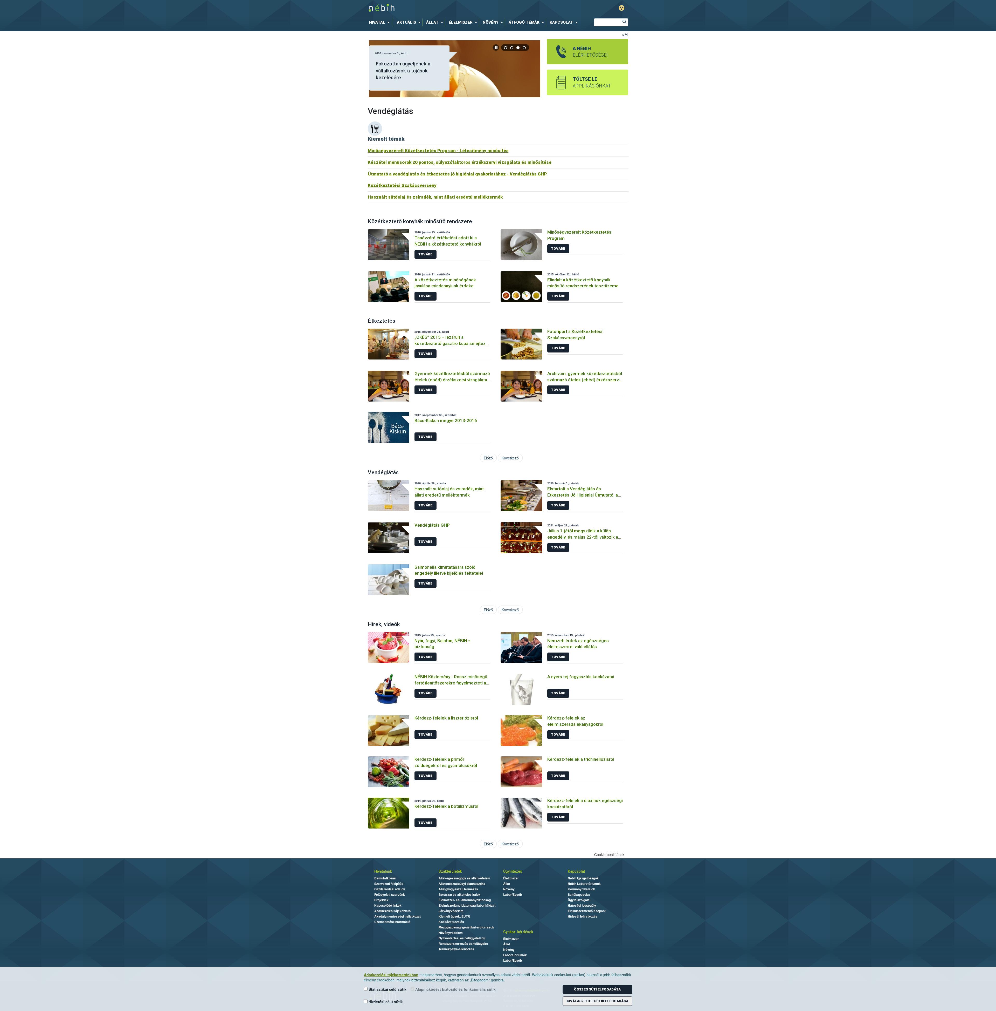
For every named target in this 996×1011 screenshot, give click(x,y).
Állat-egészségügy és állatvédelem (464, 878)
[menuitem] (380, 22)
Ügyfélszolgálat (579, 900)
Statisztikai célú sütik (387, 989)
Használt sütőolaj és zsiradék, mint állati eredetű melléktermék (435, 197)
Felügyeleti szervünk (389, 894)
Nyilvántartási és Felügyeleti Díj (462, 938)
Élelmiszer (511, 878)
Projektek (381, 900)
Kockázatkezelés (451, 921)
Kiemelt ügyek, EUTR (454, 916)
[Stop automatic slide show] (496, 47)
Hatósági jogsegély (582, 905)
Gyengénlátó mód (621, 8)
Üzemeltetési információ (392, 921)
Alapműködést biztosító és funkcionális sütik (455, 989)
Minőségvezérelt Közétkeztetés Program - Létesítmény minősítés (438, 150)
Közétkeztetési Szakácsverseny (402, 185)
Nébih (443, 8)
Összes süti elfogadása (597, 989)
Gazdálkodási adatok (389, 889)
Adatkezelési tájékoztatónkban (391, 974)
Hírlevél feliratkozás (582, 916)
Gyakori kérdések (518, 932)
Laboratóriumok (515, 955)
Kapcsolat (576, 871)
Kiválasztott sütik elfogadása (597, 1001)
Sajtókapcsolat (579, 894)
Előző (488, 457)
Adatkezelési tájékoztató (392, 910)
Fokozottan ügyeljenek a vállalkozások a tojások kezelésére (403, 70)
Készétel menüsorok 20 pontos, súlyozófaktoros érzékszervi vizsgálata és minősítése (459, 162)
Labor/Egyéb (512, 894)
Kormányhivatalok (581, 889)
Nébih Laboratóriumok (584, 883)
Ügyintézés (512, 871)
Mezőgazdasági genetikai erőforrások (466, 927)
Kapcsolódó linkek (388, 905)
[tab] (505, 47)
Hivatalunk (383, 871)
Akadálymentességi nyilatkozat (397, 916)
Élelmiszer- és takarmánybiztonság (465, 900)
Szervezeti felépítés (388, 883)
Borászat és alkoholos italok (459, 894)
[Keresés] (624, 22)
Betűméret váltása (625, 34)
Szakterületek (450, 871)
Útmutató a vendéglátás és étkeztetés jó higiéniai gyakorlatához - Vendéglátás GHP (457, 174)
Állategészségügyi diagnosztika (462, 883)
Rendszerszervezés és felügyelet (463, 943)
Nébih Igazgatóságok (583, 878)
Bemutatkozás (385, 878)
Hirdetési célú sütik (385, 1001)
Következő (510, 457)
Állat (506, 883)
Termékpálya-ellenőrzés (456, 949)
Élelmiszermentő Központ (587, 910)
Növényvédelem (451, 932)
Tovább (425, 254)
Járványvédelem (451, 910)
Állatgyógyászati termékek (458, 889)
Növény (509, 889)
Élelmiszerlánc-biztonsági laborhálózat (467, 905)
